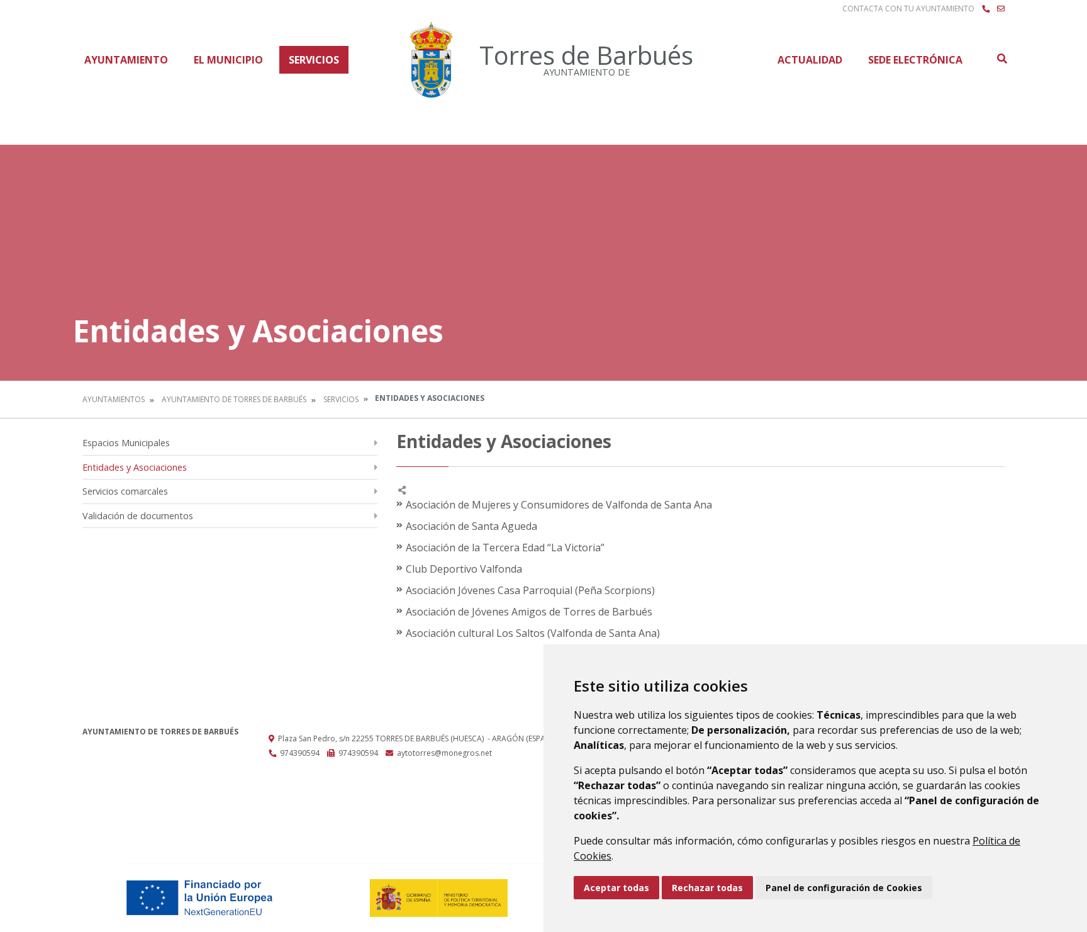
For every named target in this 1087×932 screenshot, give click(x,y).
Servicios (314, 60)
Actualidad (810, 60)
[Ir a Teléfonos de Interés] (985, 9)
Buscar (1001, 58)
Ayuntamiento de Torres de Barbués (234, 399)
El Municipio (228, 60)
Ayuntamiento (126, 60)
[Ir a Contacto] (1001, 9)
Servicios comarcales (125, 491)
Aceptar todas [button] (616, 888)
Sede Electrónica (915, 60)
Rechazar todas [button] (707, 888)
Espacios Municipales (126, 443)
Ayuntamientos (113, 399)
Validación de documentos (137, 516)
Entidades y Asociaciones (134, 467)
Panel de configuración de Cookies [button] (844, 888)
